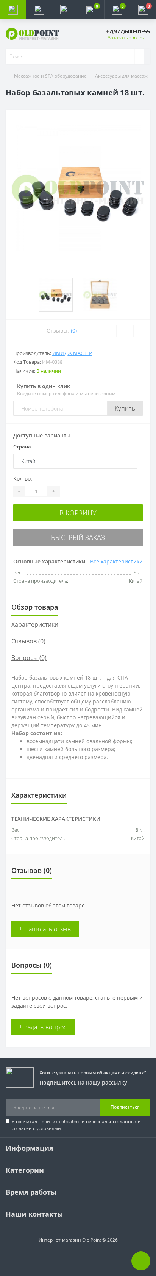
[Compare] (141, 331)
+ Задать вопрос (43, 1027)
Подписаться (125, 1107)
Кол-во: (22, 478)
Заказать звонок (126, 37)
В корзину (78, 512)
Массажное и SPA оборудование (50, 76)
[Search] (139, 56)
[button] (65, 9)
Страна (22, 446)
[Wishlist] (124, 331)
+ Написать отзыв (45, 929)
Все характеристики (116, 561)
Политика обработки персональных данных (87, 1121)
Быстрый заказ (78, 537)
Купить (125, 408)
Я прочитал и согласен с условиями (76, 1124)
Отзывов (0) (28, 641)
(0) (74, 330)
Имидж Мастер (72, 353)
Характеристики (34, 624)
